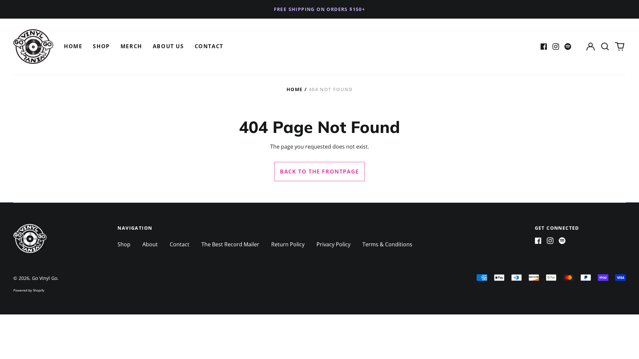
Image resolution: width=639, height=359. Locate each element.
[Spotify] (567, 46)
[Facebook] (543, 46)
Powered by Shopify (28, 290)
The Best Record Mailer (230, 244)
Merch (131, 46)
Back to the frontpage (319, 171)
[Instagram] (555, 46)
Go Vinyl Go (44, 278)
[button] (605, 47)
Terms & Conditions (387, 244)
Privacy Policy (333, 244)
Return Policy (288, 244)
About (150, 244)
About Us (168, 46)
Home (73, 46)
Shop (101, 46)
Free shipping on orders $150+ (319, 9)
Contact (209, 46)
